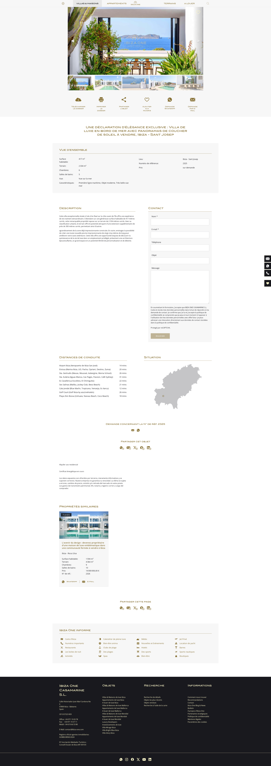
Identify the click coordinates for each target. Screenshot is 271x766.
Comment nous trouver (197, 697)
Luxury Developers (109, 722)
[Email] (132, 430)
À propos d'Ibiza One (196, 711)
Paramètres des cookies (197, 722)
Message (155, 268)
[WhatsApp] (138, 430)
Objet (154, 255)
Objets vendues (150, 703)
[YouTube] (144, 759)
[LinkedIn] (149, 448)
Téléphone (156, 242)
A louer (189, 3)
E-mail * (155, 229)
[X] (135, 448)
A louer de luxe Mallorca (111, 711)
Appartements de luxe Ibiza (113, 700)
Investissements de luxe (111, 725)
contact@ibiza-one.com (74, 729)
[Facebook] (142, 448)
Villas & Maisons (87, 3)
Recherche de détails (152, 697)
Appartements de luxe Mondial (114, 716)
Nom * (155, 216)
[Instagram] (126, 759)
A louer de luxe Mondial (111, 719)
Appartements (117, 3)
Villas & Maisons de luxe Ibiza (113, 697)
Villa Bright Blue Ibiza (110, 730)
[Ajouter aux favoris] (198, 12)
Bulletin (191, 708)
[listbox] (63, 3)
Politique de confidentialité (198, 716)
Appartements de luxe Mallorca (114, 708)
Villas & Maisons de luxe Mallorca (115, 705)
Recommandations (195, 700)
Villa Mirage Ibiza (109, 727)
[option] (63, 3)
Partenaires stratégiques (197, 714)
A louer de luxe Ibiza (110, 703)
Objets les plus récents (153, 700)
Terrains (170, 3)
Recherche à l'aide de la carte (155, 705)
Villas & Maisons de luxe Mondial (115, 714)
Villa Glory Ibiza (108, 733)
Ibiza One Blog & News (196, 705)
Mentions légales (194, 719)
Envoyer (160, 336)
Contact (191, 703)
